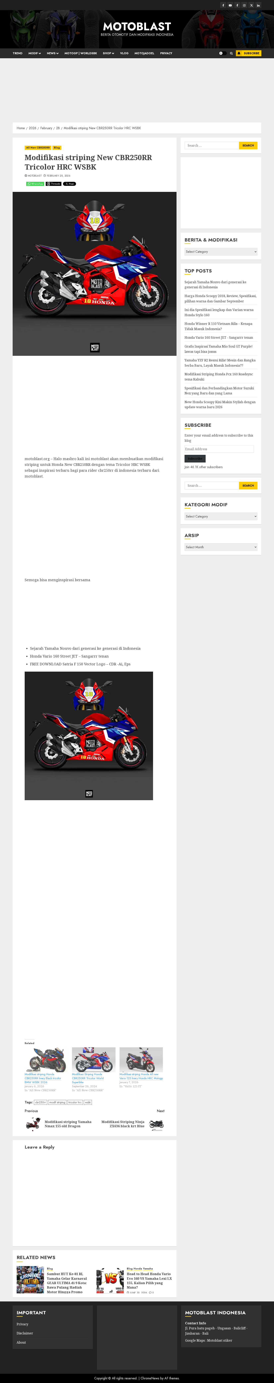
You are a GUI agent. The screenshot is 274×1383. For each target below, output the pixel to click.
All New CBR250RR (38, 147)
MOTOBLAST (137, 26)
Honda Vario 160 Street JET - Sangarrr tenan (219, 337)
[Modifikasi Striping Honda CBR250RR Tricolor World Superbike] (93, 1059)
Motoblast (35, 176)
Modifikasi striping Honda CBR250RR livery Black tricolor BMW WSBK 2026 (43, 1078)
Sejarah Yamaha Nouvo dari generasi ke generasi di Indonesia (85, 648)
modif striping (57, 1102)
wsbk (88, 1102)
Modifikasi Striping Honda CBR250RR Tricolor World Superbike (88, 1078)
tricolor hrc (75, 1102)
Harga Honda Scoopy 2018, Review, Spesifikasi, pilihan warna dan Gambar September (221, 298)
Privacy (166, 53)
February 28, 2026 (58, 176)
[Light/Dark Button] (223, 53)
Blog (57, 147)
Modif (33, 53)
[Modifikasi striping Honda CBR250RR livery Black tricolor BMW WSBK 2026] (46, 1059)
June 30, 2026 (138, 1293)
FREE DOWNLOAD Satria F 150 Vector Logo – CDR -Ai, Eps (80, 664)
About (21, 1342)
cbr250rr (40, 1102)
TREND (17, 53)
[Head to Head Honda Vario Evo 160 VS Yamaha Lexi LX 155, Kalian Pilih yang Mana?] (110, 1279)
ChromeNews (150, 1378)
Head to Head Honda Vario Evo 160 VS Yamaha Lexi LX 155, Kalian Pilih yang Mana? (149, 1281)
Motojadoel (144, 53)
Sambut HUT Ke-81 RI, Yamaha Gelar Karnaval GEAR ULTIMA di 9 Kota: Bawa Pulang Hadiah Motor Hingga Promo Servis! (67, 1285)
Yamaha (148, 1268)
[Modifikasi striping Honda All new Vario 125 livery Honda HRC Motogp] (141, 1059)
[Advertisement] (137, 88)
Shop (107, 53)
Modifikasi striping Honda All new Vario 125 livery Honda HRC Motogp (141, 1076)
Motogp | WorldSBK (81, 53)
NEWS (51, 53)
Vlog (124, 53)
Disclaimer (25, 1333)
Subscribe (251, 53)
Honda (138, 1268)
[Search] (231, 53)
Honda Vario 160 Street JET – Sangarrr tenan (69, 656)
